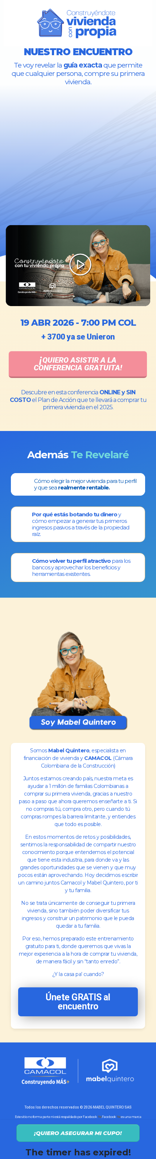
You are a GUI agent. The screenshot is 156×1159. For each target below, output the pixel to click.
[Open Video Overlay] (78, 265)
